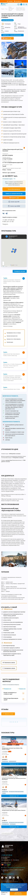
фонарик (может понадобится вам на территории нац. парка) (12, 654)
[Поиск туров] (24, 4)
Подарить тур (7, 38)
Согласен (14, 889)
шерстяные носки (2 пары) (9, 626)
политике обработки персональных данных (13, 887)
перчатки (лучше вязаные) (9, 634)
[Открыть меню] (26, 4)
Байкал (3, 746)
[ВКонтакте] (6, 878)
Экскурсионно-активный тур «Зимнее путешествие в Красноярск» (14, 779)
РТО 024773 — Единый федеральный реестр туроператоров (14, 867)
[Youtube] (10, 878)
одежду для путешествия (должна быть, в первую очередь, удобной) (13, 614)
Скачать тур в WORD (15, 206)
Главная (2, 8)
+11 (9, 751)
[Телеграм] (2, 878)
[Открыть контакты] (21, 4)
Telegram (5, 224)
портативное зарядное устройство (11, 647)
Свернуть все (22, 688)
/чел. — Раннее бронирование (12, 35)
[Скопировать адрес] (3, 871)
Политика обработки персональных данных (9, 881)
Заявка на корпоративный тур (14, 193)
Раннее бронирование (14, 189)
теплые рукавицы (7, 637)
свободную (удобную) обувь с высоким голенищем (12, 629)
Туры (6, 8)
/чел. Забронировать (18, 893)
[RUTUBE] (14, 877)
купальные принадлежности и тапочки (12, 639)
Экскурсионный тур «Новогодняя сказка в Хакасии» (14, 810)
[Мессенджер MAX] (18, 877)
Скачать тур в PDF (15, 201)
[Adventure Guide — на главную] (4, 4)
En (18, 4)
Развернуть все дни (19, 271)
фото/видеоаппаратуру (9, 645)
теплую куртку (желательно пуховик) (12, 624)
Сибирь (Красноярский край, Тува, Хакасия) (11, 9)
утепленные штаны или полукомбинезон (13, 622)
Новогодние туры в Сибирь (7, 833)
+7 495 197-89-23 (8, 220)
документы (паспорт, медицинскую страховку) (14, 611)
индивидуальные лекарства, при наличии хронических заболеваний (13, 650)
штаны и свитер (7, 620)
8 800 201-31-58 (7, 221)
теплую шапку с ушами (8, 632)
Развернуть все (7, 688)
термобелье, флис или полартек (10, 617)
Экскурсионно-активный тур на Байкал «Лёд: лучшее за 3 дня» (12, 749)
